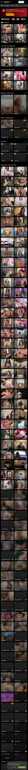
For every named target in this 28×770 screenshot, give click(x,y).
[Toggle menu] (1, 2)
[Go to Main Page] (8, 2)
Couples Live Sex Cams (8, 69)
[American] (13, 19)
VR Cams (3, 141)
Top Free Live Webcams (8, 46)
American (6, 22)
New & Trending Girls (7, 118)
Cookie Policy (17, 764)
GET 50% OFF (10, 14)
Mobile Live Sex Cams (7, 93)
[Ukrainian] (18, 19)
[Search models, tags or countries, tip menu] (26, 5)
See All (25, 22)
